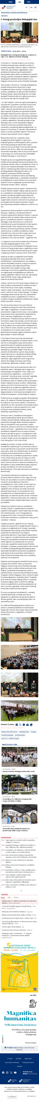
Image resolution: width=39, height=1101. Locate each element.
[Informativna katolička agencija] (25, 1081)
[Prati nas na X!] (11, 1072)
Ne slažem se (31, 1096)
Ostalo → (17, 897)
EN (31, 7)
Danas (3, 897)
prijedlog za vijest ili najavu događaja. (20, 1048)
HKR (28, 2)
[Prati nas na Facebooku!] (3, 1072)
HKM (10, 2)
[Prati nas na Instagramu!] (7, 1072)
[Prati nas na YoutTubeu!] (15, 1072)
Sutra (9, 897)
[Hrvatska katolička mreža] (12, 1081)
